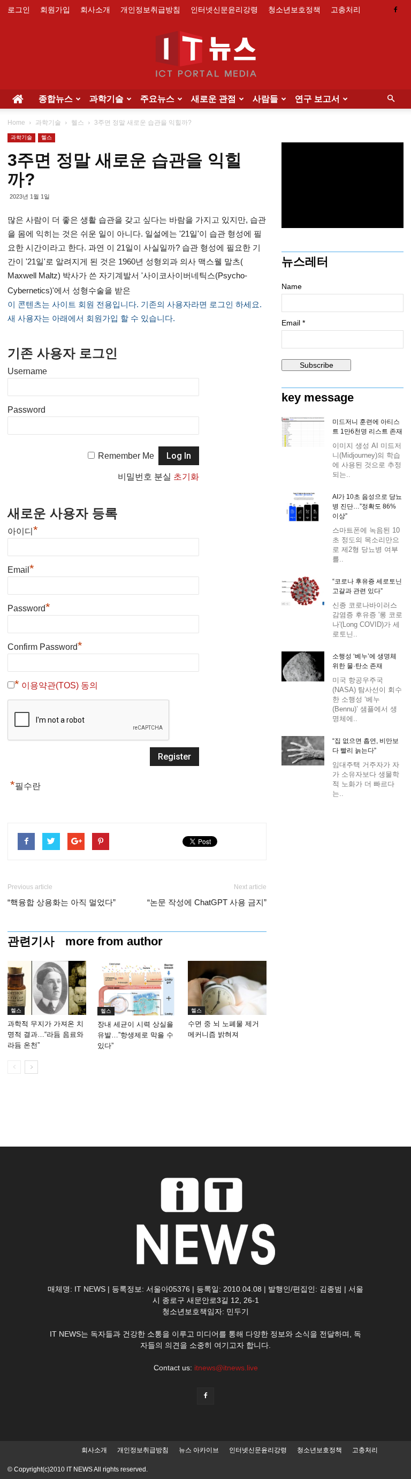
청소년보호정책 (294, 9)
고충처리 (346, 9)
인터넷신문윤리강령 (224, 9)
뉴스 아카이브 (199, 1450)
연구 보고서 (317, 98)
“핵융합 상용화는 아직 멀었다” (61, 902)
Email (20, 569)
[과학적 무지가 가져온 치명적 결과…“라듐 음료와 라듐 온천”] (46, 988)
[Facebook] (395, 9)
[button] (391, 99)
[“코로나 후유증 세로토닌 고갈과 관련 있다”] (302, 591)
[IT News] (205, 55)
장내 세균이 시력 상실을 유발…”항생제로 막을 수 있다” (135, 1035)
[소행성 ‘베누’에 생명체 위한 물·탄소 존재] (302, 666)
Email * (293, 322)
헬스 (77, 122)
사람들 (265, 98)
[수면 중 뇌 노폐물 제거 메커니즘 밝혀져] (227, 988)
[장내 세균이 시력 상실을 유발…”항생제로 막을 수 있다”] (136, 988)
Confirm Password (44, 646)
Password (26, 409)
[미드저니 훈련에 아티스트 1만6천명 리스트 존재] (302, 432)
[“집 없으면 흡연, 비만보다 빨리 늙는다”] (302, 750)
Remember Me (126, 455)
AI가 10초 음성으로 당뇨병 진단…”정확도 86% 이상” (367, 506)
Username (27, 371)
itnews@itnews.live (226, 1367)
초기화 (186, 476)
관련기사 (31, 941)
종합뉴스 (56, 98)
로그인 (18, 9)
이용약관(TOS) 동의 (59, 685)
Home (16, 122)
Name (291, 286)
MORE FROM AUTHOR (114, 941)
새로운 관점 (213, 98)
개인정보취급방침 (150, 9)
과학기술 (106, 98)
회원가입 (55, 9)
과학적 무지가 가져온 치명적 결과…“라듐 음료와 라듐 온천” (45, 1034)
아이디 (22, 531)
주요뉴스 (157, 98)
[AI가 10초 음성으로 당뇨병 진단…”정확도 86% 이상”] (302, 507)
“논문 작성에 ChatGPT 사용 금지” (207, 902)
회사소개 (95, 9)
